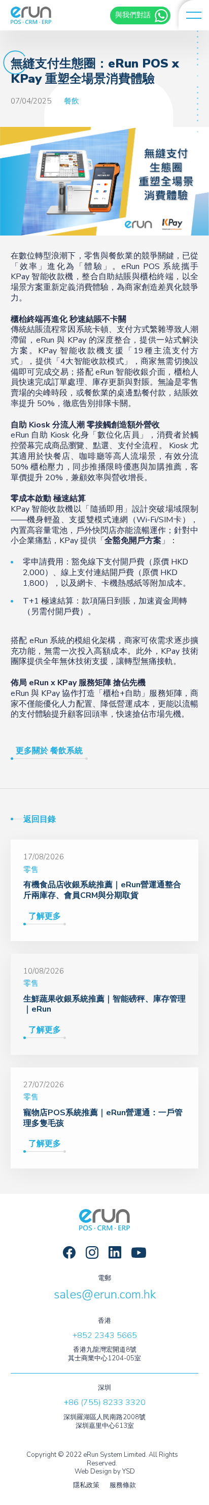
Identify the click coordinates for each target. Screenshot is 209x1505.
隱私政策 (86, 1485)
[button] (194, 15)
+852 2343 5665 (105, 1335)
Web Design (93, 1471)
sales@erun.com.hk (105, 1294)
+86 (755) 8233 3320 (105, 1402)
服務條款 (123, 1485)
